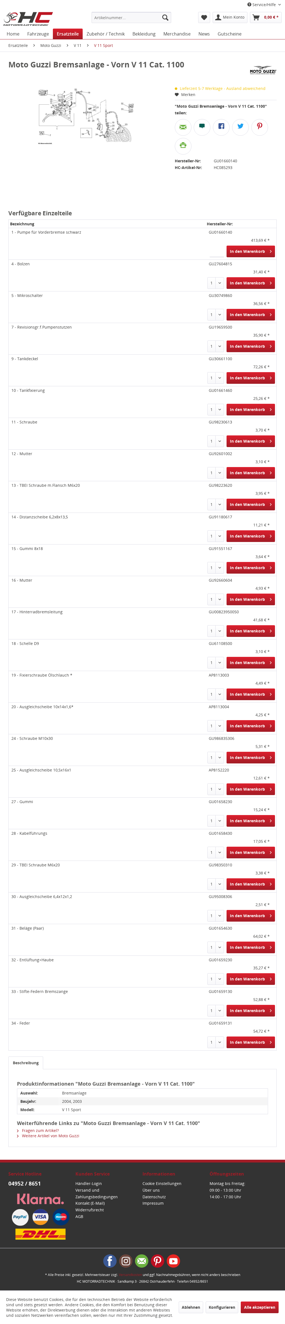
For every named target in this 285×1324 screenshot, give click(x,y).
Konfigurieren (222, 1307)
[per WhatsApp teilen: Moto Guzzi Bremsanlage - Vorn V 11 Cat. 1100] (202, 127)
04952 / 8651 (24, 1183)
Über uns (151, 1190)
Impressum (153, 1203)
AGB (79, 1216)
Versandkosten (130, 1274)
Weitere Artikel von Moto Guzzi (50, 1135)
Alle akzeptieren (259, 1307)
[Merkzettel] (204, 17)
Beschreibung (26, 1062)
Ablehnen (191, 1307)
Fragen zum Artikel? (40, 1130)
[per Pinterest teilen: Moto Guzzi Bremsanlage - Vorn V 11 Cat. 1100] (259, 127)
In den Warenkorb (247, 251)
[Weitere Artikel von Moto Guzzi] (263, 70)
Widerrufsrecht (89, 1209)
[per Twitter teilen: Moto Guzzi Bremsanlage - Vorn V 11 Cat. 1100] (240, 127)
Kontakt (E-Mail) (90, 1203)
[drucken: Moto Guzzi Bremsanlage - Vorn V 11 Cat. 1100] (183, 146)
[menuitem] (131, 17)
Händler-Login (88, 1183)
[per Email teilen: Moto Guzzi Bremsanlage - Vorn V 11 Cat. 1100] (183, 127)
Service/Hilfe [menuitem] (264, 4)
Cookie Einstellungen (161, 1183)
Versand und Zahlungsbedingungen (96, 1193)
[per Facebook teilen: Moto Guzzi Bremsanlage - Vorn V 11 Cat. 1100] (221, 127)
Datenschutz (154, 1196)
